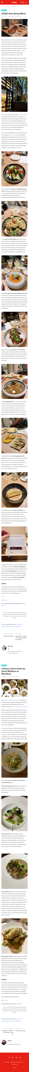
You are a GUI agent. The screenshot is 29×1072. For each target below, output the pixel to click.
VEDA (3, 596)
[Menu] (2, 2)
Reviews (4, 10)
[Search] (21, 2)
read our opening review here (18, 706)
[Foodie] (14, 2)
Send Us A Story (20, 1062)
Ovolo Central (21, 114)
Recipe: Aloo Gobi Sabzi (8, 636)
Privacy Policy (14, 1064)
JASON (4, 676)
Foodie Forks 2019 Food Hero (11, 700)
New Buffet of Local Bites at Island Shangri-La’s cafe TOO (7, 1032)
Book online (4, 600)
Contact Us (6, 1062)
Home (2, 6)
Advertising (12, 1062)
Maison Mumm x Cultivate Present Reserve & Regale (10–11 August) (21, 637)
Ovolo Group (13, 135)
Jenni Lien (5, 16)
